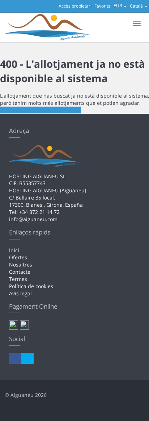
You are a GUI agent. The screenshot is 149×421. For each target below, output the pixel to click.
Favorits (102, 6)
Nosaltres (20, 264)
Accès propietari (75, 6)
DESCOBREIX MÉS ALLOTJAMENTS (40, 110)
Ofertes (18, 257)
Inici (14, 250)
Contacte (19, 271)
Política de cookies (31, 286)
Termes (18, 279)
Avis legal (20, 293)
